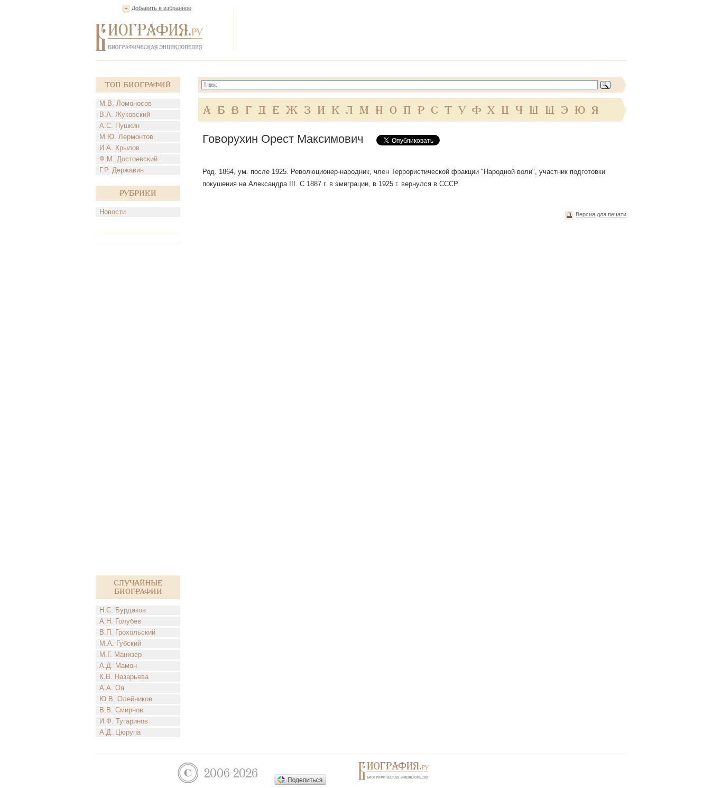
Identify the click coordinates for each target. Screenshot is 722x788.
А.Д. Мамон (118, 666)
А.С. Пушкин (119, 126)
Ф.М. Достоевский (128, 159)
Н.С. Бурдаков (122, 610)
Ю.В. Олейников (125, 699)
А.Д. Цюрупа (120, 732)
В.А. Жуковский (124, 114)
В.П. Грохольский (127, 632)
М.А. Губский (120, 643)
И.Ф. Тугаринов (123, 721)
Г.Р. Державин (121, 170)
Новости (112, 212)
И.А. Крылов (119, 148)
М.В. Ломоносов (125, 103)
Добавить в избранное (161, 8)
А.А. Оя (111, 688)
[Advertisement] (434, 28)
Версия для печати (601, 214)
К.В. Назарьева (124, 677)
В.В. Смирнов (121, 710)
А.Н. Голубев (120, 621)
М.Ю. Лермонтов (126, 137)
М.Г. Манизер (120, 654)
